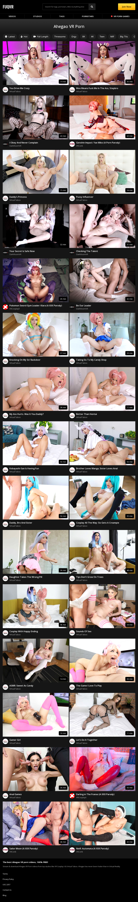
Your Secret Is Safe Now (22, 251)
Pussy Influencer (84, 196)
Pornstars (88, 16)
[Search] (92, 7)
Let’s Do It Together (86, 739)
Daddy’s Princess (18, 196)
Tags (61, 16)
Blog (4, 895)
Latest (11, 36)
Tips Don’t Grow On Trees (89, 577)
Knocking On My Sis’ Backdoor (24, 359)
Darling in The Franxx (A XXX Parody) (95, 794)
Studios (37, 16)
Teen (102, 36)
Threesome (59, 36)
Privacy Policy (8, 879)
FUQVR (8, 7)
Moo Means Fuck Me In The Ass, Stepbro (97, 88)
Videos (12, 16)
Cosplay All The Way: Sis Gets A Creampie (97, 522)
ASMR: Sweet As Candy (21, 685)
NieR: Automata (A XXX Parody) (92, 848)
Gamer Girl (15, 739)
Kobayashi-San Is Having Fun (24, 468)
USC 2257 (6, 884)
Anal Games (15, 794)
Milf (112, 36)
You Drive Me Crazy (19, 88)
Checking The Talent (87, 251)
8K (83, 36)
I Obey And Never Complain (23, 142)
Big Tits (124, 36)
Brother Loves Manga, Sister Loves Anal (97, 468)
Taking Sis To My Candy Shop (91, 359)
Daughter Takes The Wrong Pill (25, 577)
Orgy (73, 36)
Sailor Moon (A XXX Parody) (23, 848)
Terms (5, 874)
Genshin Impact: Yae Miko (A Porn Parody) (98, 142)
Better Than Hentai (86, 414)
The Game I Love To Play (89, 685)
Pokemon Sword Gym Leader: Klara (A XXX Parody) (35, 305)
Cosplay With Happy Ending (23, 631)
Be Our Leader (83, 305)
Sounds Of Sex (83, 631)
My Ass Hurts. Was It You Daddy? (26, 414)
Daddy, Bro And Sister (20, 522)
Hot (25, 36)
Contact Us (7, 890)
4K (92, 36)
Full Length (42, 36)
